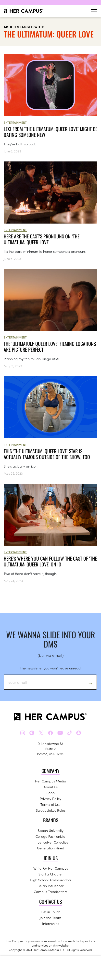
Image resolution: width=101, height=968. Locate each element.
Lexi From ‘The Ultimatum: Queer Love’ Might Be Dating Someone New (50, 131)
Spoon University (50, 830)
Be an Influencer (50, 885)
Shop (51, 792)
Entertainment (15, 122)
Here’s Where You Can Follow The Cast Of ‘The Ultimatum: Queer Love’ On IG (50, 561)
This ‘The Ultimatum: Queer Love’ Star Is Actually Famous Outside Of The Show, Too (47, 454)
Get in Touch (50, 911)
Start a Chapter (50, 874)
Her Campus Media (50, 781)
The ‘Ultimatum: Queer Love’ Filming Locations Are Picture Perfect (50, 346)
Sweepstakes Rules (50, 810)
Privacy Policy (50, 798)
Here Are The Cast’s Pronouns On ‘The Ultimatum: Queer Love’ (41, 239)
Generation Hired (50, 848)
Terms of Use (50, 804)
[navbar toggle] (94, 11)
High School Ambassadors (50, 879)
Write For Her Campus (50, 868)
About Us (51, 786)
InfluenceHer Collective (50, 842)
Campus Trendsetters (50, 891)
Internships (50, 923)
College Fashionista (50, 836)
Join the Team (50, 917)
